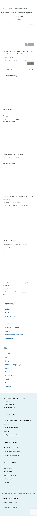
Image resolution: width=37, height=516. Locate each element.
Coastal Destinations (11, 427)
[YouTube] (20, 512)
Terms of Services (10, 475)
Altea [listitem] (7, 368)
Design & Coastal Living (12, 435)
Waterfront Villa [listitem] (11, 316)
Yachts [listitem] (7, 309)
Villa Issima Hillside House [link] (12, 241)
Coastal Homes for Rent (12, 448)
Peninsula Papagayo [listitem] (13, 365)
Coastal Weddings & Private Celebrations (17, 420)
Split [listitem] (6, 357)
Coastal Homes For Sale (12, 451)
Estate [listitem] (7, 331)
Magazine (7, 431)
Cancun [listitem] (8, 386)
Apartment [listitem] (9, 324)
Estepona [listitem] (8, 361)
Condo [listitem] (7, 313)
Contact (6, 482)
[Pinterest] (23, 512)
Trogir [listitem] (7, 379)
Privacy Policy (8, 479)
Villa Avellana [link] (7, 110)
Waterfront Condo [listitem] (12, 327)
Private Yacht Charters (11, 455)
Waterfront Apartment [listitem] (14, 335)
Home (4, 8)
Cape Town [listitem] (9, 372)
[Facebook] (13, 512)
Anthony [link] (9, 69)
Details (30, 63)
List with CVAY (8, 468)
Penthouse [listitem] (9, 338)
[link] (18, 35)
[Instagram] (17, 512)
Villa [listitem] (6, 320)
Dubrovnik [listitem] (9, 383)
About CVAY (8, 471)
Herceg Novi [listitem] (10, 375)
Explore (6, 424)
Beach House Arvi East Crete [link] (13, 154)
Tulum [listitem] (7, 354)
